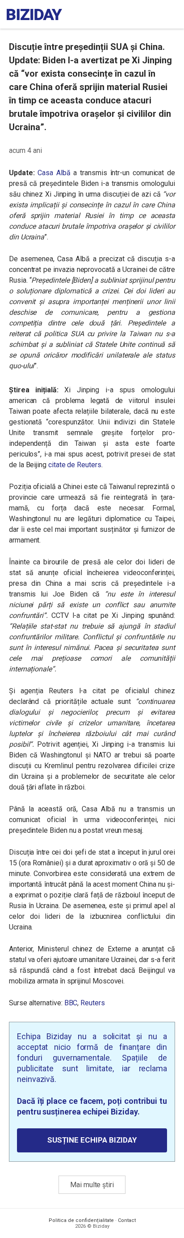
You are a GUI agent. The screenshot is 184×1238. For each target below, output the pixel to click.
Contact (127, 1220)
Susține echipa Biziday (92, 1139)
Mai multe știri (92, 1184)
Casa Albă (54, 173)
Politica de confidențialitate (81, 1220)
